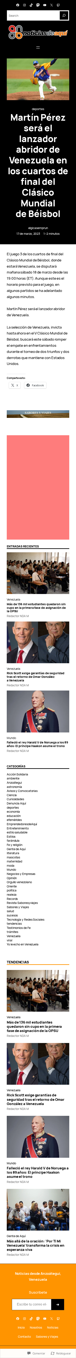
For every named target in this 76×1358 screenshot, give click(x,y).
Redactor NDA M (18, 616)
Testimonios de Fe (19, 928)
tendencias (14, 923)
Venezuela (13, 599)
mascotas (13, 857)
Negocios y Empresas (21, 874)
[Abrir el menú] (38, 47)
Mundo (11, 738)
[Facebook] (17, 5)
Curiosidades (15, 799)
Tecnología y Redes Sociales (25, 919)
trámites (12, 932)
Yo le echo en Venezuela (22, 944)
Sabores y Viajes (18, 907)
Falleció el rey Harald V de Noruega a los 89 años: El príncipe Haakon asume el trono (37, 744)
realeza (11, 894)
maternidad (14, 861)
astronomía (14, 787)
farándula (13, 841)
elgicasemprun (38, 228)
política (11, 890)
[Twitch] (58, 5)
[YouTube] (44, 5)
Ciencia (12, 795)
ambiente (13, 778)
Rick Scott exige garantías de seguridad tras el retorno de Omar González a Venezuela (35, 676)
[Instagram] (24, 5)
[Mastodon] (38, 5)
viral (9, 940)
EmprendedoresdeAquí (22, 824)
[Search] (64, 15)
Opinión (12, 878)
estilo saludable (17, 832)
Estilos (11, 836)
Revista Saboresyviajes (22, 903)
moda (10, 865)
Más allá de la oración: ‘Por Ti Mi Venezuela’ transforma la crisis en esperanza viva (35, 1245)
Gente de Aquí (16, 849)
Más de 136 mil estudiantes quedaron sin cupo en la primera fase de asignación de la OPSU (36, 607)
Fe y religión (14, 845)
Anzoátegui (14, 783)
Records (12, 899)
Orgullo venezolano (19, 882)
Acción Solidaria (17, 774)
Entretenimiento (18, 828)
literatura (13, 853)
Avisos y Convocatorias (22, 791)
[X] (51, 5)
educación (14, 816)
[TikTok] (31, 5)
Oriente (12, 886)
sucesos (12, 915)
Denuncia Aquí (16, 803)
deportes (38, 109)
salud (10, 911)
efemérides (14, 820)
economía (13, 812)
